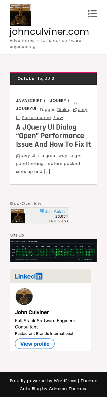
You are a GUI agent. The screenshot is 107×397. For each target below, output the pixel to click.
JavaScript (29, 100)
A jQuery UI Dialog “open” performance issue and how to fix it (53, 136)
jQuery (58, 100)
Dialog (64, 109)
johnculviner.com (49, 31)
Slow (58, 117)
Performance (36, 117)
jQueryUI (26, 108)
